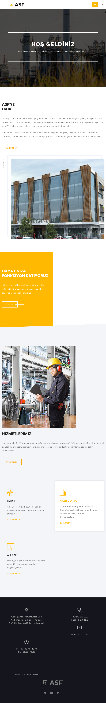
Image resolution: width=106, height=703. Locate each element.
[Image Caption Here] (39, 387)
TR (94, 4)
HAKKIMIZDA (11, 148)
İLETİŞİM (9, 304)
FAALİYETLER (11, 462)
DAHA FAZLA (12, 520)
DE (102, 4)
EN (98, 4)
